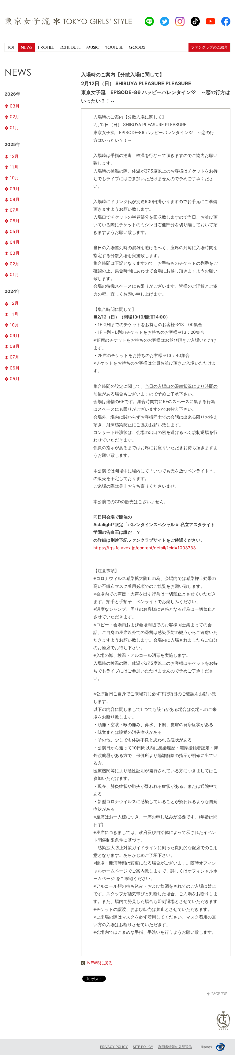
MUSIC (92, 47)
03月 (15, 105)
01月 (14, 127)
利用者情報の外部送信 (175, 1047)
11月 (14, 166)
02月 (14, 116)
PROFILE (46, 47)
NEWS (26, 47)
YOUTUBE (114, 47)
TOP (11, 47)
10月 (14, 177)
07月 (14, 210)
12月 (14, 156)
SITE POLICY (143, 1047)
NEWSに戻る (100, 962)
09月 (15, 188)
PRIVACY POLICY (114, 1047)
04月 (15, 242)
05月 (15, 231)
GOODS (137, 47)
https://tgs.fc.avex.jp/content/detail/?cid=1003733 (144, 547)
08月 (15, 199)
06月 (15, 220)
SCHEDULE (70, 47)
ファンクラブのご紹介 (209, 47)
